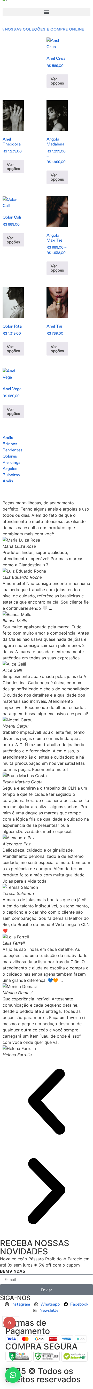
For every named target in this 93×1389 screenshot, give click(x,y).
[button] (46, 12)
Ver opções (57, 81)
